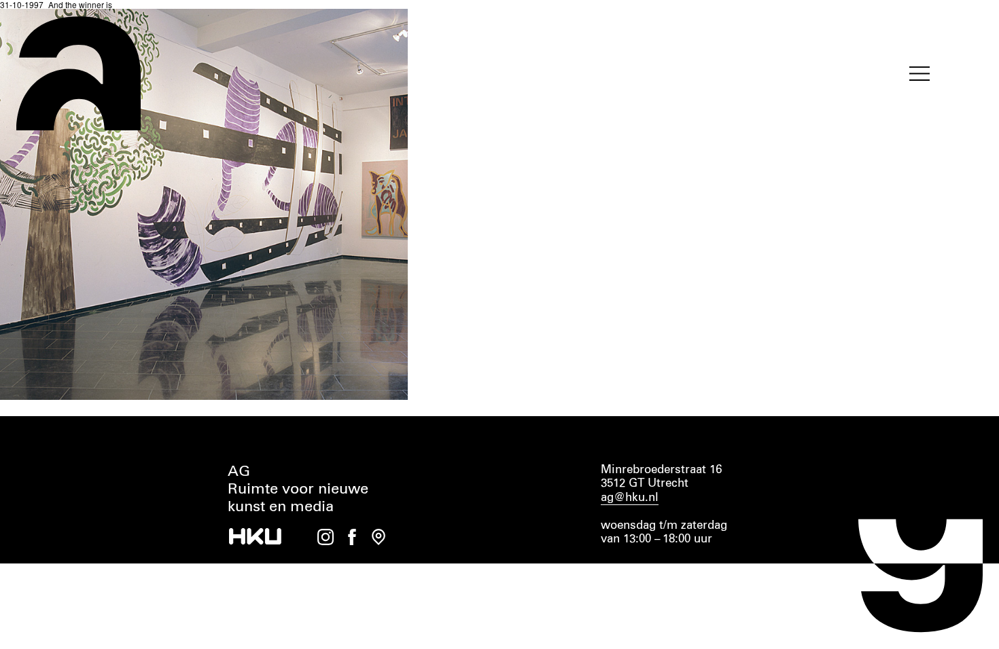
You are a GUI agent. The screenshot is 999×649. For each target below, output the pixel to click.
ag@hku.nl (630, 498)
